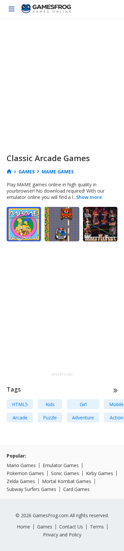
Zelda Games (21, 481)
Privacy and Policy (62, 534)
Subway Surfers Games (31, 489)
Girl (83, 404)
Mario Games (21, 465)
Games (44, 526)
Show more (89, 197)
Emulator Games (61, 465)
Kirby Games (99, 473)
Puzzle (50, 417)
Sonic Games (65, 473)
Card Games (76, 489)
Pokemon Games (25, 473)
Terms (97, 526)
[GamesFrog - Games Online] (46, 9)
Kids (50, 404)
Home (23, 526)
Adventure (83, 417)
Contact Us (71, 526)
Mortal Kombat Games (66, 481)
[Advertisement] (62, 84)
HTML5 (20, 404)
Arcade (20, 417)
